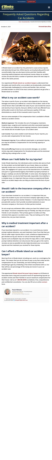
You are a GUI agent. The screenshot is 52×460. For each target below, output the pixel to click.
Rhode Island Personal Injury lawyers (26, 273)
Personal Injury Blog (26, 21)
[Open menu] (49, 7)
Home (20, 21)
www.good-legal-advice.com (21, 300)
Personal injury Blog (45, 26)
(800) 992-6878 (32, 1)
